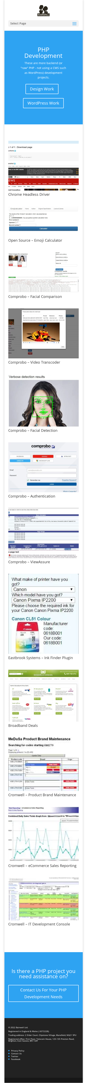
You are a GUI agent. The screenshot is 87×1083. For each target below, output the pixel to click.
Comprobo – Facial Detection (32, 430)
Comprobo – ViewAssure (29, 561)
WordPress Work (43, 103)
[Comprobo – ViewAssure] (43, 533)
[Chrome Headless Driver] (43, 166)
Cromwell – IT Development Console (39, 924)
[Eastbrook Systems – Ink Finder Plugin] (43, 614)
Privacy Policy (17, 1050)
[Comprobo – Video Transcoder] (43, 333)
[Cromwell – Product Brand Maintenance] (43, 764)
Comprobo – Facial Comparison (35, 296)
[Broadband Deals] (43, 696)
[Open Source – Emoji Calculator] (43, 221)
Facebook (15, 1059)
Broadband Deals (23, 725)
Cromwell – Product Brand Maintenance (42, 794)
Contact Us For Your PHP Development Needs (43, 993)
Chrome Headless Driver (29, 194)
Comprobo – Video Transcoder (34, 362)
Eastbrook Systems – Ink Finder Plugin (40, 657)
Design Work (42, 89)
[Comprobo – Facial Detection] (43, 400)
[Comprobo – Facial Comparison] (43, 272)
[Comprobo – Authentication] (43, 467)
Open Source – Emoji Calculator (35, 240)
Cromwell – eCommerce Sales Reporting (42, 865)
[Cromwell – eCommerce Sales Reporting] (43, 834)
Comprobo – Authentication (31, 496)
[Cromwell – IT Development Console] (43, 899)
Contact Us (16, 1053)
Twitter (14, 1056)
